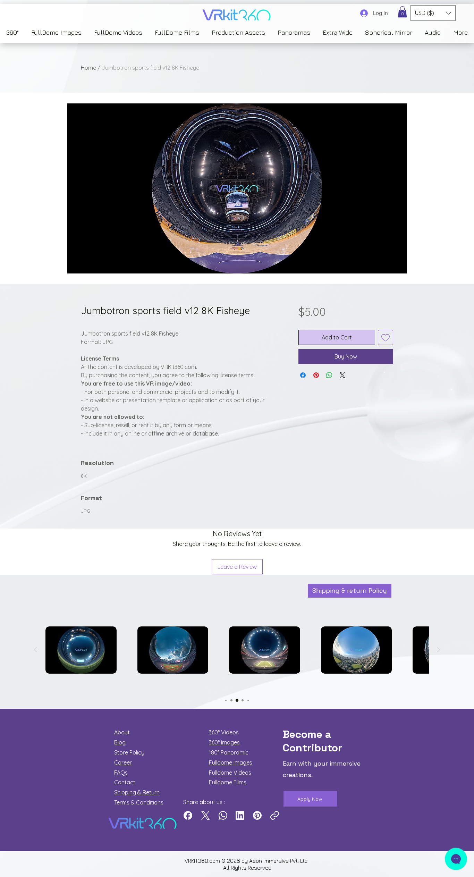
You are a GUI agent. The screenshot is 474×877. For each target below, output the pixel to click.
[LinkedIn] (240, 815)
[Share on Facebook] (303, 375)
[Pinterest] (257, 815)
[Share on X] (342, 375)
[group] (237, 662)
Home (88, 67)
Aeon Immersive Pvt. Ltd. (279, 861)
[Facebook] (188, 815)
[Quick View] (81, 650)
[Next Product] (438, 650)
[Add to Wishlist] (385, 337)
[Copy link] (274, 815)
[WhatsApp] (222, 815)
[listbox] (433, 13)
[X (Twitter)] (205, 815)
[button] (402, 11)
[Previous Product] (35, 650)
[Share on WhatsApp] (329, 375)
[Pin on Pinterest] (316, 375)
